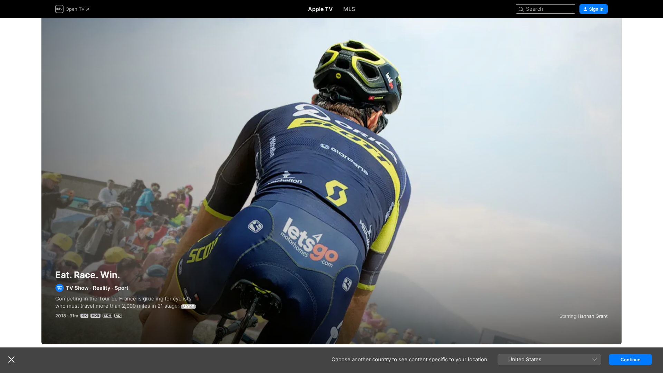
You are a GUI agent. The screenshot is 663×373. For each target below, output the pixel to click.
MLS (349, 9)
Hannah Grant (593, 316)
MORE (188, 306)
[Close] (11, 359)
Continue (631, 359)
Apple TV (320, 9)
